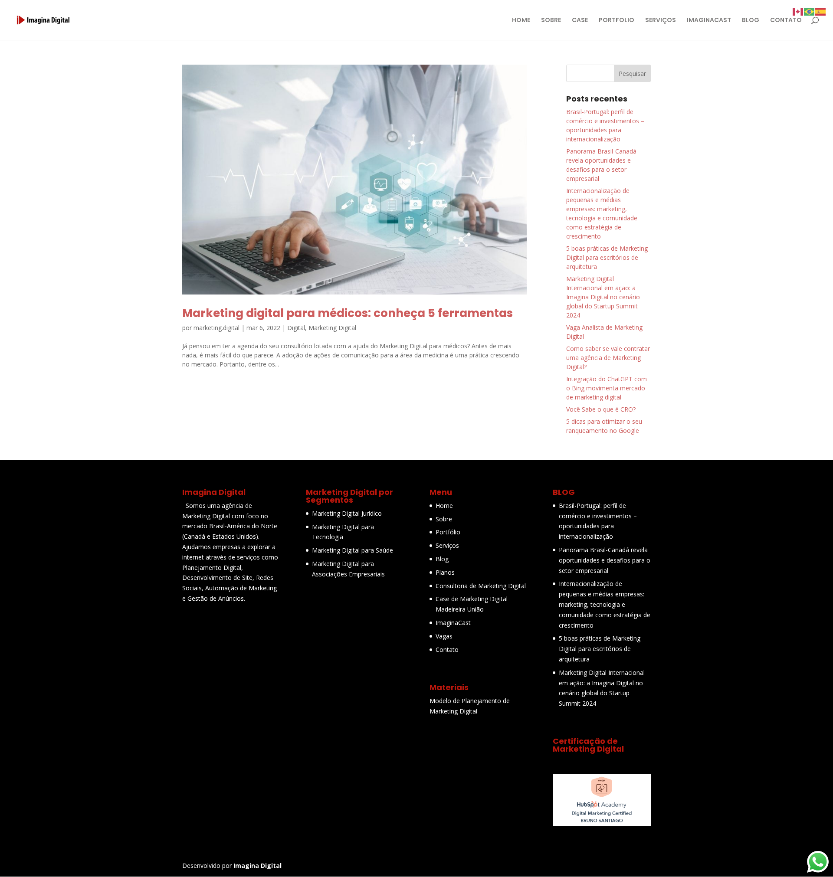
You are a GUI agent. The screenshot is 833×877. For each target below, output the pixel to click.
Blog (442, 559)
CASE (580, 20)
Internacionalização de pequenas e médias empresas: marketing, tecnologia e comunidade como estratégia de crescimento (604, 604)
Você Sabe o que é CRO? (601, 409)
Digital (296, 328)
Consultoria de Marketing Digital (481, 586)
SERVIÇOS (660, 20)
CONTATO (786, 20)
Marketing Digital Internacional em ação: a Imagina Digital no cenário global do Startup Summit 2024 (603, 297)
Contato (447, 649)
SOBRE (551, 20)
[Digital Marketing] (601, 823)
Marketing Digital (332, 328)
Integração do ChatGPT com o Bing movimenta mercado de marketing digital (606, 388)
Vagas (444, 636)
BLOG (750, 20)
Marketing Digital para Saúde (352, 550)
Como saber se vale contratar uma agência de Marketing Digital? (608, 357)
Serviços (447, 545)
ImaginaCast (453, 622)
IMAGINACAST (709, 20)
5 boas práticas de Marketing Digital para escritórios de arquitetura (607, 257)
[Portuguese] (809, 11)
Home (444, 505)
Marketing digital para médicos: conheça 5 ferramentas (347, 313)
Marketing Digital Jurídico (347, 513)
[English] (798, 11)
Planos (445, 572)
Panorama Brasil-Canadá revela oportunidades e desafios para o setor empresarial (604, 560)
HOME (521, 20)
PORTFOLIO (616, 20)
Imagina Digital (257, 865)
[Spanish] (820, 11)
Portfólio (448, 532)
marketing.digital (216, 328)
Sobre (444, 519)
